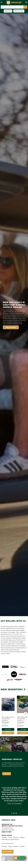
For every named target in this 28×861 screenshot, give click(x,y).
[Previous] (2, 713)
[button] (3, 857)
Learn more (6, 773)
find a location (18, 11)
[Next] (25, 713)
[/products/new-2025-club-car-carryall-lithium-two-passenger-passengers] (8, 704)
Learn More (8, 729)
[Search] (25, 7)
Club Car (4, 724)
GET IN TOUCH (7, 851)
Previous (1, 748)
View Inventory (11, 327)
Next (26, 748)
